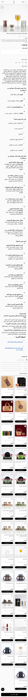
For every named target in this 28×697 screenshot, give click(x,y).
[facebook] (22, 62)
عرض (7, 421)
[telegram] (19, 62)
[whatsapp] (16, 62)
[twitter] (26, 62)
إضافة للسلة (20, 397)
